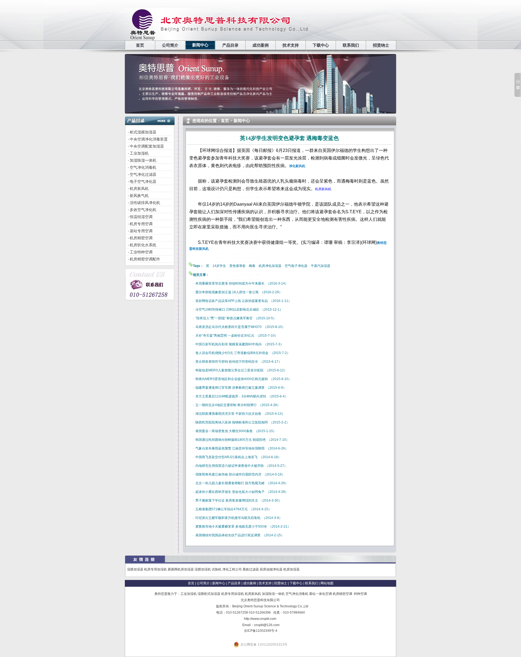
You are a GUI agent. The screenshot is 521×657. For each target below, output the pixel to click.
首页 (140, 45)
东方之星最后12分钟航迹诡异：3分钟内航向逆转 (230, 396)
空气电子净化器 (296, 266)
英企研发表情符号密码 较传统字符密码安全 (226, 361)
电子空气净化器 (143, 181)
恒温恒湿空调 (141, 217)
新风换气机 (139, 195)
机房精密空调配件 (145, 259)
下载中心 (321, 45)
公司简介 (170, 45)
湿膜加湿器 (135, 569)
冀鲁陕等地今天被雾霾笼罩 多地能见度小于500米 (231, 526)
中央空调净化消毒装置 (149, 139)
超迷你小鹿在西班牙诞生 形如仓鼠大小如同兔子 (230, 492)
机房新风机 (139, 188)
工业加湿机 (139, 153)
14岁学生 (219, 266)
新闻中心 (200, 45)
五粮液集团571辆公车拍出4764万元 (221, 509)
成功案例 (260, 45)
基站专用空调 (141, 231)
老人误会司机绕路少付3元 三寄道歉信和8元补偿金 (231, 353)
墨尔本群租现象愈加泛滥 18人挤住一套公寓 (227, 292)
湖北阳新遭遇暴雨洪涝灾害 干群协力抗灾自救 (228, 414)
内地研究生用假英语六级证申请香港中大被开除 (229, 466)
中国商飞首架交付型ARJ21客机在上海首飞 (226, 457)
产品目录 (230, 45)
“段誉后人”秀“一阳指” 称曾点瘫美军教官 (224, 318)
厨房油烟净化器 (271, 569)
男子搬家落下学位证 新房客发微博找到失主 (226, 500)
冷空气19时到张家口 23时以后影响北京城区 (227, 309)
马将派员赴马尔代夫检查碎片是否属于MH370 (228, 327)
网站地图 (326, 583)
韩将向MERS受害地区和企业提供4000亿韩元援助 (231, 379)
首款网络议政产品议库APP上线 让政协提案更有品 (231, 301)
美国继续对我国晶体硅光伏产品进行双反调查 (227, 535)
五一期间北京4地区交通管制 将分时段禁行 (226, 405)
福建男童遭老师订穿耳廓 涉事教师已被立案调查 (230, 388)
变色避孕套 (237, 266)
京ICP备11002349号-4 (260, 631)
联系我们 (351, 45)
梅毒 (252, 266)
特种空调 (360, 594)
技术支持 (290, 45)
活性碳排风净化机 (145, 202)
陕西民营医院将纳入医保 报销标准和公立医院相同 (231, 422)
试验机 (216, 569)
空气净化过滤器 (143, 174)
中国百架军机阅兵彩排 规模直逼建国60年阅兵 (228, 344)
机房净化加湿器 (270, 266)
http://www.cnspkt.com (260, 619)
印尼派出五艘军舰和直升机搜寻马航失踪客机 (227, 518)
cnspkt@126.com (266, 625)
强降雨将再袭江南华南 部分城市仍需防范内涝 (228, 474)
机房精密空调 (141, 238)
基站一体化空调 (320, 594)
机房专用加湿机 (155, 569)
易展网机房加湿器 (181, 569)
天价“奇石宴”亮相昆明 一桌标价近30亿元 (224, 335)
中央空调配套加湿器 (147, 146)
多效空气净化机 (143, 210)
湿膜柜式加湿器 (209, 594)
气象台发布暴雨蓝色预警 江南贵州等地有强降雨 (230, 448)
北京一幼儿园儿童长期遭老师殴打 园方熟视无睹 (230, 483)
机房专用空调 (141, 224)
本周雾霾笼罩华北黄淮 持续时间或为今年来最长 (230, 283)
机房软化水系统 (143, 245)
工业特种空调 (141, 252)
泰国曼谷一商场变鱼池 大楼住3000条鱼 (224, 431)
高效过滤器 (251, 569)
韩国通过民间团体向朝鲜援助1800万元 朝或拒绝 (230, 440)
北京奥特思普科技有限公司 (260, 600)
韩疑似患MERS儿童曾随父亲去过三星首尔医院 (229, 370)
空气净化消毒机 (143, 167)
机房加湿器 (291, 569)
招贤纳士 (381, 45)
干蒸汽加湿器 (320, 266)
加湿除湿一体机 (143, 160)
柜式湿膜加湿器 (143, 132)
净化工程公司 (232, 569)
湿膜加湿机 (203, 569)
